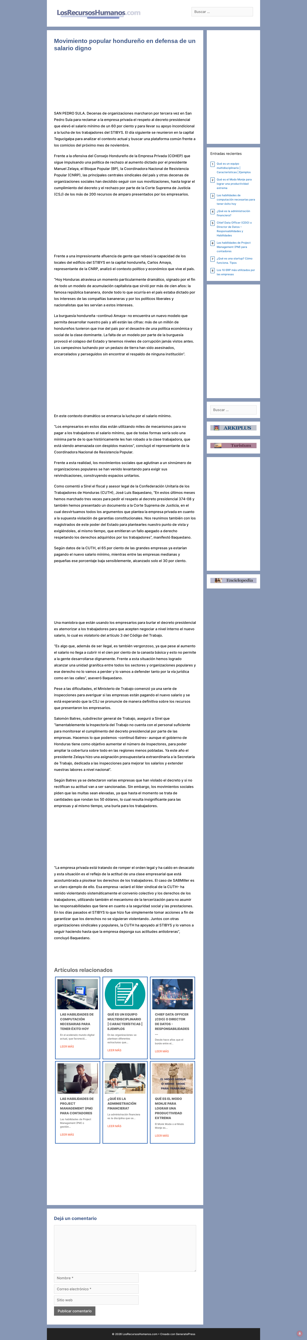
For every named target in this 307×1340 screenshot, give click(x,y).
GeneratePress (185, 1334)
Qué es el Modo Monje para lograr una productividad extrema (168, 1108)
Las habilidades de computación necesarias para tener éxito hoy (236, 199)
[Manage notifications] (300, 1333)
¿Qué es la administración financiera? (121, 1103)
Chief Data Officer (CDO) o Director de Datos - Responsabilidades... (172, 1024)
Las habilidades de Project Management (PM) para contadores (234, 247)
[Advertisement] (125, 84)
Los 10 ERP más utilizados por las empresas (236, 272)
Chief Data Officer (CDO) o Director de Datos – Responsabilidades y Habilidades (234, 229)
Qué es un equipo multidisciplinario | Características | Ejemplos (234, 168)
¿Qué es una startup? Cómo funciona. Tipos (234, 260)
